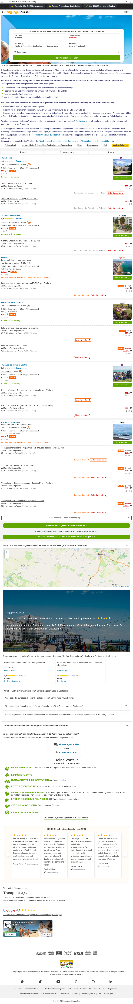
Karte (79, 145)
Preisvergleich (10, 145)
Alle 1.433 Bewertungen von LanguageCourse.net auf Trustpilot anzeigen (34, 900)
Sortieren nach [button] (68, 152)
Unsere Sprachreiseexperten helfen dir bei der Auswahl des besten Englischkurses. (38, 738)
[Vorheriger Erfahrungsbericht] (7, 854)
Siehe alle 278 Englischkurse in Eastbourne (65, 525)
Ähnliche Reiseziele (120, 145)
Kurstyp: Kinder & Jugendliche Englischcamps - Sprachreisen (47, 145)
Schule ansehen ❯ (122, 178)
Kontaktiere (80, 121)
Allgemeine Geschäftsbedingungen (28, 989)
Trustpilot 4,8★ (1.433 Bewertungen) (29, 6)
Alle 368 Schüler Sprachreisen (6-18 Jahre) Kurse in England (65, 537)
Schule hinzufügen (105, 994)
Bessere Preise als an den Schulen (66, 6)
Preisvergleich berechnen (66, 58)
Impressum (112, 989)
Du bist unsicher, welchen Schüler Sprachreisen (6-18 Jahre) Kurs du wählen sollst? (41, 734)
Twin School (61, 681)
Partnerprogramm (88, 994)
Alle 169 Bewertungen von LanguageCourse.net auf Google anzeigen (32, 914)
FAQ (105, 145)
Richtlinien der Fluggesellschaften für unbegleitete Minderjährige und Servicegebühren (75, 141)
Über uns (93, 989)
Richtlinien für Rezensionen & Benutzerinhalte (38, 994)
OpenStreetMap (125, 586)
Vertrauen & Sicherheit (69, 994)
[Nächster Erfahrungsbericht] (125, 854)
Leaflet (116, 586)
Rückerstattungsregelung (55, 989)
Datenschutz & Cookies (77, 989)
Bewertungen (92, 145)
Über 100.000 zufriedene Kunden (102, 6)
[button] (2, 2)
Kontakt (102, 989)
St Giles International (12, 681)
